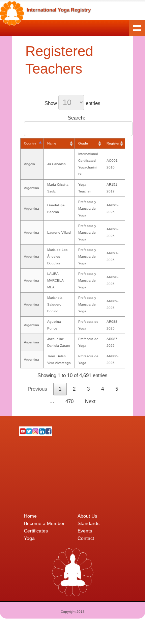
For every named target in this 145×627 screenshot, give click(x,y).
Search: (76, 118)
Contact (86, 538)
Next (90, 401)
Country (30, 143)
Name (51, 143)
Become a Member (44, 523)
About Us (87, 516)
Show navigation (137, 28)
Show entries (72, 103)
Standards (88, 523)
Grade (83, 143)
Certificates (36, 530)
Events (85, 530)
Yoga (29, 538)
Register (113, 143)
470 (69, 401)
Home (30, 516)
